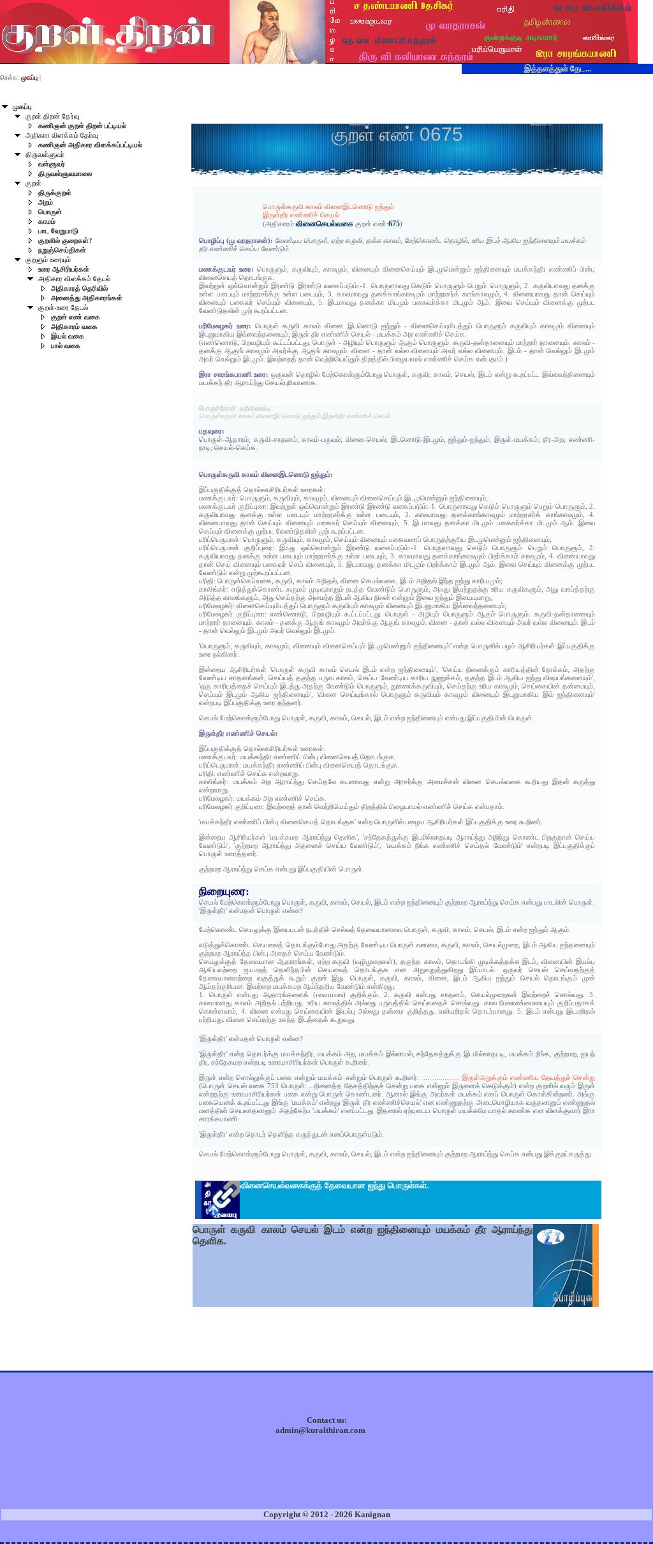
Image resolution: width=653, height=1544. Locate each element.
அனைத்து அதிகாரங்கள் (86, 298)
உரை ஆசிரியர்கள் (63, 269)
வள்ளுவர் (51, 164)
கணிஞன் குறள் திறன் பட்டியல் (82, 125)
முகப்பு (22, 106)
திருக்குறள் (54, 192)
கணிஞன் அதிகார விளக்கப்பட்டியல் (90, 145)
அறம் (45, 202)
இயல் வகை (67, 336)
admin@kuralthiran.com (320, 1430)
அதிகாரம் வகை (74, 326)
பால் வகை (65, 345)
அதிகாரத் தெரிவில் (79, 288)
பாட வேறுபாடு (58, 231)
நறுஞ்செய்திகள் (62, 250)
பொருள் (50, 211)
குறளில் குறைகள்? (65, 240)
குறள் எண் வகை (75, 317)
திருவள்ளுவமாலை (65, 173)
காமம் (46, 221)
